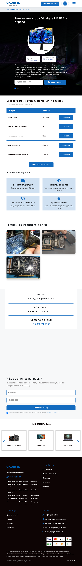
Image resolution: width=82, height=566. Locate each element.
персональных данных (52, 412)
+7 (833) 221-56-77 (41, 324)
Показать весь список (41, 165)
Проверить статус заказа (50, 3)
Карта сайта (71, 561)
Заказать (66, 117)
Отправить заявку (55, 82)
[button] (3, 442)
